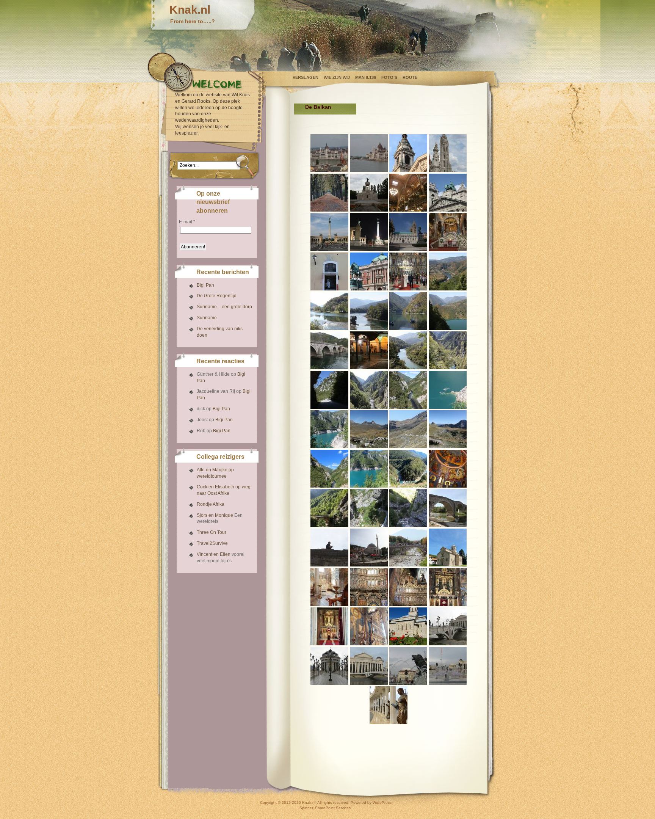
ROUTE (410, 77)
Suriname (207, 317)
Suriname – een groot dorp (224, 306)
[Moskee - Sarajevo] (369, 350)
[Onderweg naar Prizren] (448, 508)
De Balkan (318, 107)
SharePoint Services (333, 808)
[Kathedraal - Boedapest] (408, 153)
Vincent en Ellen (213, 554)
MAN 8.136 (365, 77)
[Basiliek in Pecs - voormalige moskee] (408, 232)
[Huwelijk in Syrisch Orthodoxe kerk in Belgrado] (408, 271)
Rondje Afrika (210, 504)
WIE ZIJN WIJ (337, 77)
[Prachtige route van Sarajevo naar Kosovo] (408, 350)
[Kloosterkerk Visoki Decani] (448, 547)
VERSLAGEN (305, 77)
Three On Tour (211, 532)
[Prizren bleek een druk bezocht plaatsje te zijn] (369, 547)
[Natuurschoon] (448, 271)
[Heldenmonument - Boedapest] (329, 232)
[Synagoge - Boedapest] (408, 193)
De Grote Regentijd (217, 295)
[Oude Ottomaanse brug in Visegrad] (329, 350)
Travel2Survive (212, 543)
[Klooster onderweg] (448, 469)
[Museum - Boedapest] (448, 193)
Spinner (306, 808)
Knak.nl (189, 9)
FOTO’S (389, 77)
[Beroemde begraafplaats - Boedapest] (329, 193)
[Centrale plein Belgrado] (369, 271)
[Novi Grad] (329, 271)
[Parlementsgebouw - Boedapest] (329, 153)
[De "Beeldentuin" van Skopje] (448, 626)
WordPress (382, 802)
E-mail (187, 221)
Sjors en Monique (215, 515)
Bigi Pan (205, 285)
